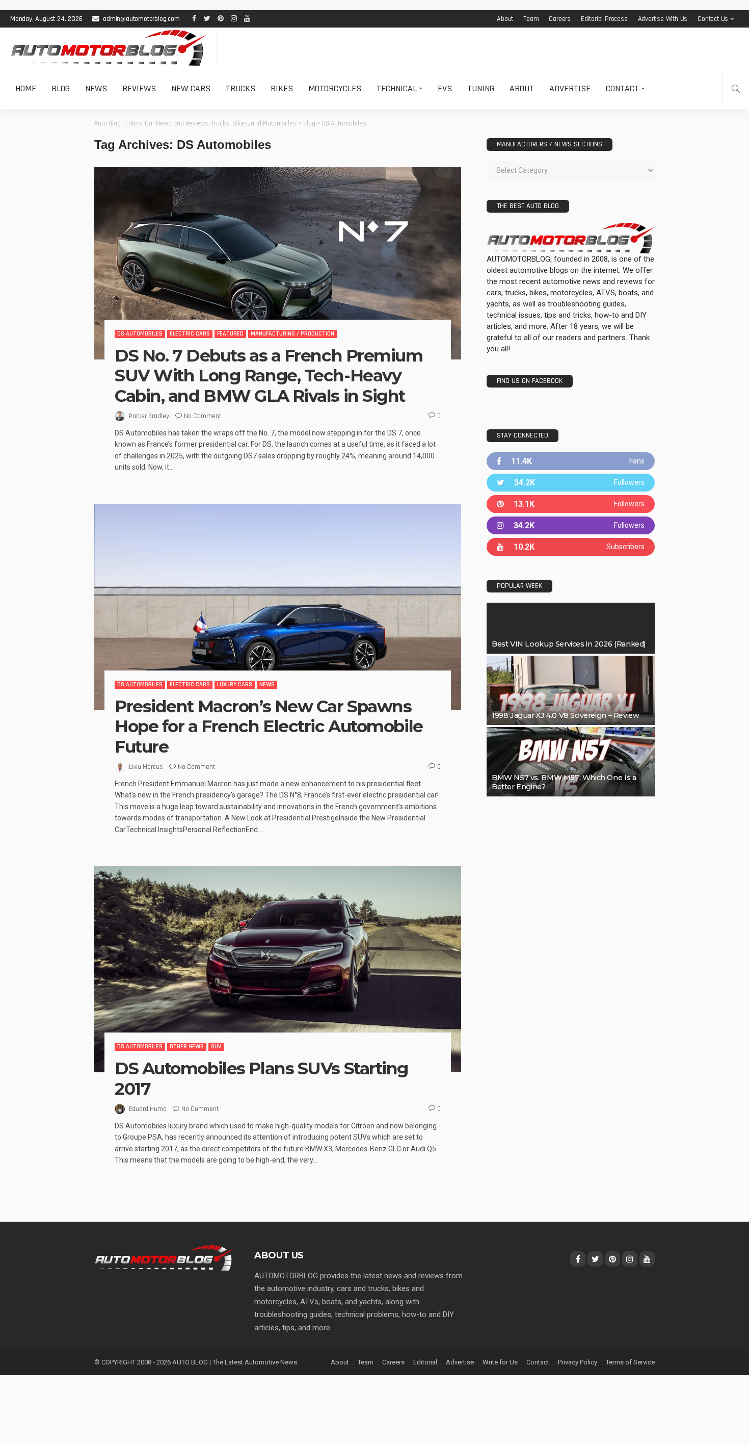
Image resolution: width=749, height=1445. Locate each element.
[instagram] (571, 525)
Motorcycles (334, 88)
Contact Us (713, 18)
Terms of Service (630, 1362)
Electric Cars (190, 334)
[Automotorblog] (108, 48)
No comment (202, 416)
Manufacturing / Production (292, 334)
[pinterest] (571, 504)
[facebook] (571, 461)
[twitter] (571, 483)
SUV (216, 1046)
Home (25, 88)
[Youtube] (571, 547)
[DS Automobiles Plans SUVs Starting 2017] (277, 969)
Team (531, 18)
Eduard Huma (148, 1109)
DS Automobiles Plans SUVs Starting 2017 (261, 1078)
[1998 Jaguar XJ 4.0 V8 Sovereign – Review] (571, 690)
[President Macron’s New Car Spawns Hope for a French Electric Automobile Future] (277, 607)
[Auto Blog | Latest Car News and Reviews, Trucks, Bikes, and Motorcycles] (164, 1257)
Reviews (139, 88)
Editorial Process (604, 18)
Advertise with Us (663, 18)
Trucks (240, 88)
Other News (187, 1046)
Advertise (570, 88)
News (96, 88)
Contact (622, 88)
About (505, 18)
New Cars (190, 88)
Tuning (480, 88)
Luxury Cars (234, 684)
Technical (397, 88)
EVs (445, 88)
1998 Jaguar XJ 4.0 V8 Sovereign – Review (565, 715)
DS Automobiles (140, 334)
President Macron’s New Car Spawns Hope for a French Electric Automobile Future (269, 726)
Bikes (282, 88)
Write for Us (500, 1362)
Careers (560, 18)
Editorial (425, 1362)
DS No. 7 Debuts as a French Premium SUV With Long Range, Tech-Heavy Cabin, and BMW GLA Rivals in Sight (269, 375)
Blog (60, 88)
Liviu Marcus (146, 767)
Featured (230, 334)
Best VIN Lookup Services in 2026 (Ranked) (569, 644)
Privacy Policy (577, 1362)
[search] (736, 88)
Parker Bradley (149, 416)
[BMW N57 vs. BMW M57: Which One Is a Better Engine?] (571, 761)
